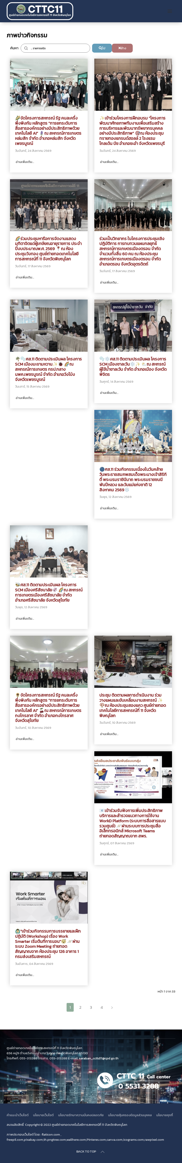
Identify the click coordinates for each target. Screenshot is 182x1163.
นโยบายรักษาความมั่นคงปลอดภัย (81, 1115)
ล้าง (123, 48)
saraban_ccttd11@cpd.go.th (99, 1058)
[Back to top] (102, 1152)
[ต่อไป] (112, 1007)
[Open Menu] (169, 11)
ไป (103, 48)
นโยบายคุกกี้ (164, 1115)
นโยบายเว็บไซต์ (43, 1115)
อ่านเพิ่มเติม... (24, 161)
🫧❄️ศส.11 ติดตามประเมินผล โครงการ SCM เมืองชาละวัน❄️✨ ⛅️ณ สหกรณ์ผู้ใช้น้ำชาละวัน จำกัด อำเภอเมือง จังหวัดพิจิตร (133, 367)
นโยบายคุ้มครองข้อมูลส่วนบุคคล (130, 1115)
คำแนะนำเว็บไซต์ (18, 1115)
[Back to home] (41, 11)
